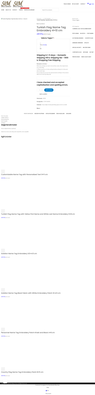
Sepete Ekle (49, 90)
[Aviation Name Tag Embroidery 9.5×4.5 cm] (16, 233)
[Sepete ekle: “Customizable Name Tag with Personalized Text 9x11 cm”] (3, 171)
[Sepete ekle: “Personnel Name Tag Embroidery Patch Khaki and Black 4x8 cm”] (3, 329)
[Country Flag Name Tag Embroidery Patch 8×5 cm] (16, 352)
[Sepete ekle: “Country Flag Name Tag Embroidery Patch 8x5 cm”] (3, 369)
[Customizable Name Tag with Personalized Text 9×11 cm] (16, 154)
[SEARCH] (57, 10)
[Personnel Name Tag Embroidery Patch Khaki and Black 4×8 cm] (16, 312)
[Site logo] (7, 3)
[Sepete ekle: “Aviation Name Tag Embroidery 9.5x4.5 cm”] (3, 250)
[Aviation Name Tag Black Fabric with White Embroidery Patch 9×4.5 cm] (16, 273)
